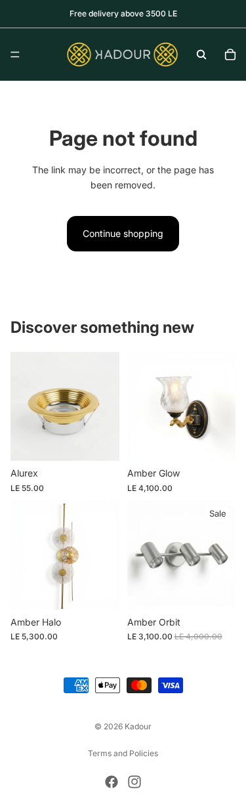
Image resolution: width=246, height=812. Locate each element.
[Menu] (15, 54)
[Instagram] (134, 782)
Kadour (138, 726)
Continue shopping (123, 233)
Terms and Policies (123, 753)
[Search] (201, 54)
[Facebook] (111, 782)
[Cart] (230, 54)
